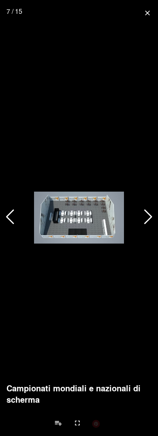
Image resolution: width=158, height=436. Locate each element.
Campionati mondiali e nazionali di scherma (73, 394)
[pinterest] (96, 423)
